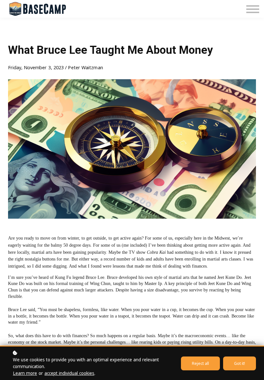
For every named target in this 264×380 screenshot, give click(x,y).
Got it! (239, 363)
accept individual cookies (69, 373)
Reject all (200, 363)
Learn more (25, 373)
